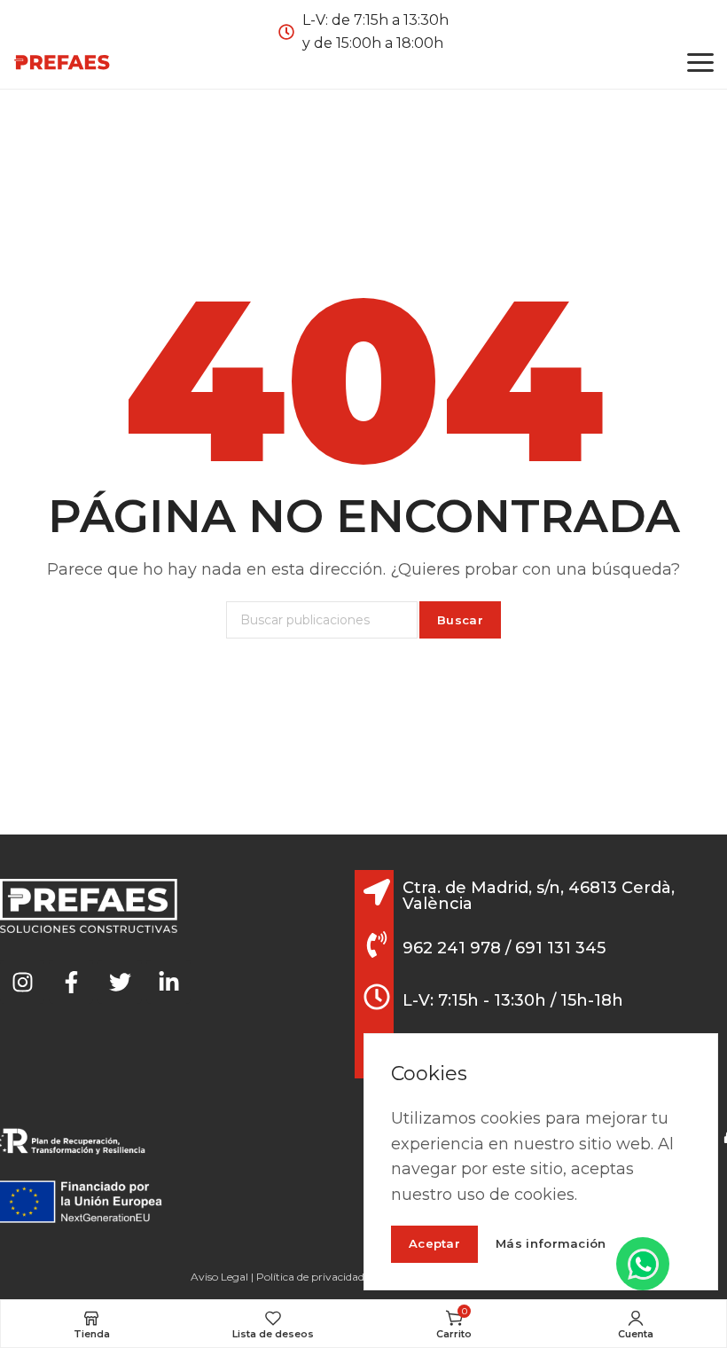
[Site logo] (62, 61)
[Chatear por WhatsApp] (642, 1263)
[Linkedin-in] (168, 982)
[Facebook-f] (71, 982)
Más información (551, 1243)
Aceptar (434, 1243)
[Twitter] (120, 982)
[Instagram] (22, 982)
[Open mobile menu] (700, 62)
